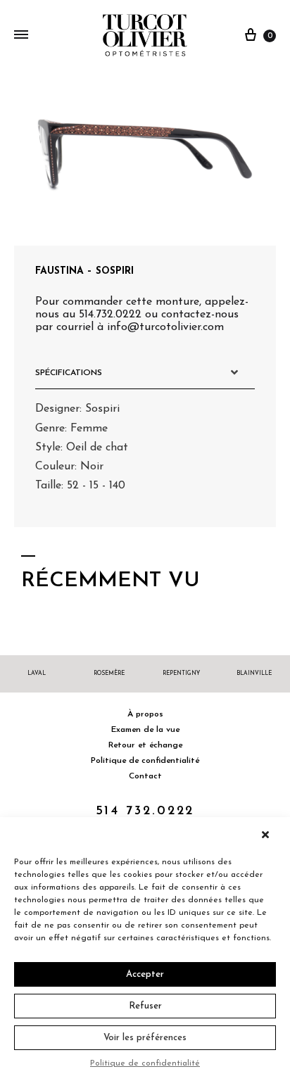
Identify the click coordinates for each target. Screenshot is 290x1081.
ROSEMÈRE (109, 673)
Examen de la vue (145, 730)
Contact (145, 776)
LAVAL (36, 673)
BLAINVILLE (254, 673)
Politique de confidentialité (145, 1063)
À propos (145, 714)
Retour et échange (145, 745)
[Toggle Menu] (21, 36)
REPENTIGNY (181, 673)
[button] (269, 835)
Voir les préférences (145, 1037)
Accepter (145, 974)
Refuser (145, 1006)
